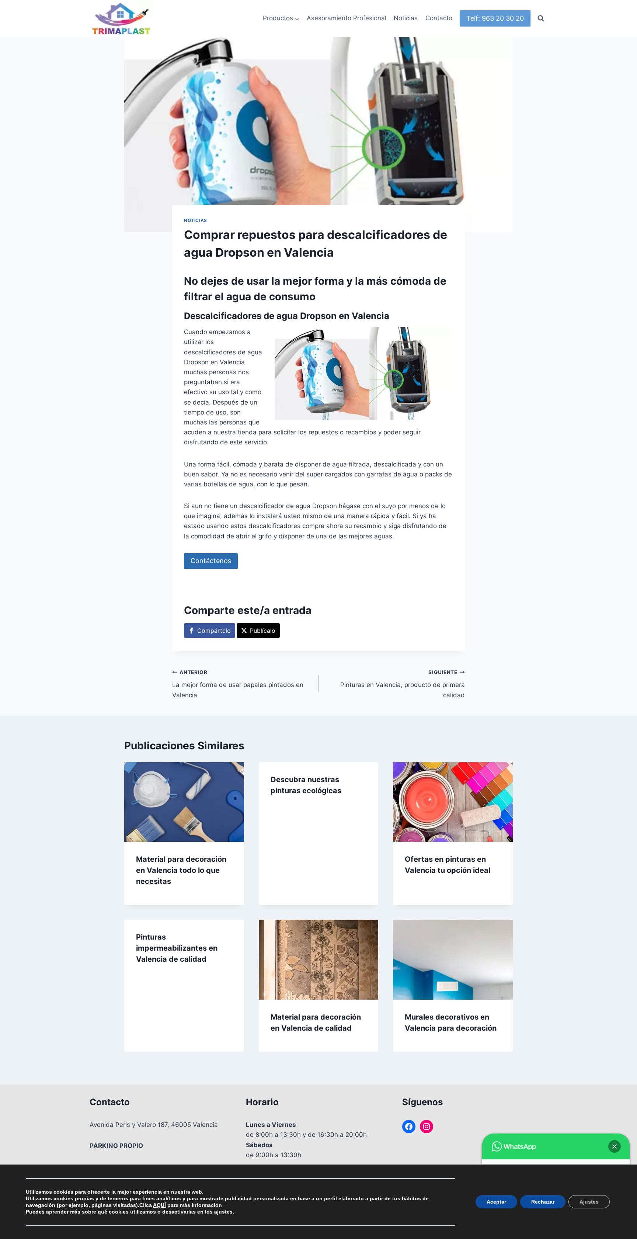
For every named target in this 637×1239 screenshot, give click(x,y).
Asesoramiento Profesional (346, 18)
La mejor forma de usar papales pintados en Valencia (237, 684)
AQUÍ (159, 1205)
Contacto (438, 18)
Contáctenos (211, 561)
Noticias (406, 18)
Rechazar (542, 1202)
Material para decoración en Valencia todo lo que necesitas (181, 870)
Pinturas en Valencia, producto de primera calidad (402, 684)
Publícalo (262, 630)
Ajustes (589, 1202)
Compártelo (214, 630)
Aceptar (496, 1202)
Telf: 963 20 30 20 (495, 18)
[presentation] (184, 802)
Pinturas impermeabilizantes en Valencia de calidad (176, 948)
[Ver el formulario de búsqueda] (540, 18)
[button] (614, 1146)
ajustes (223, 1212)
